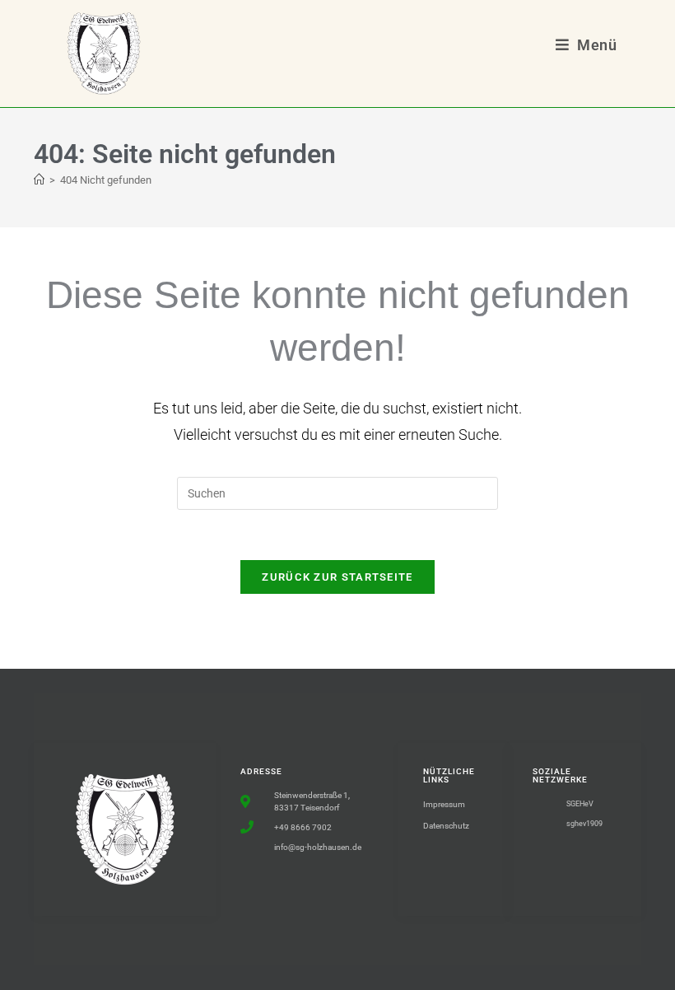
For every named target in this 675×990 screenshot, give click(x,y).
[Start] (39, 180)
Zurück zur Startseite (337, 577)
